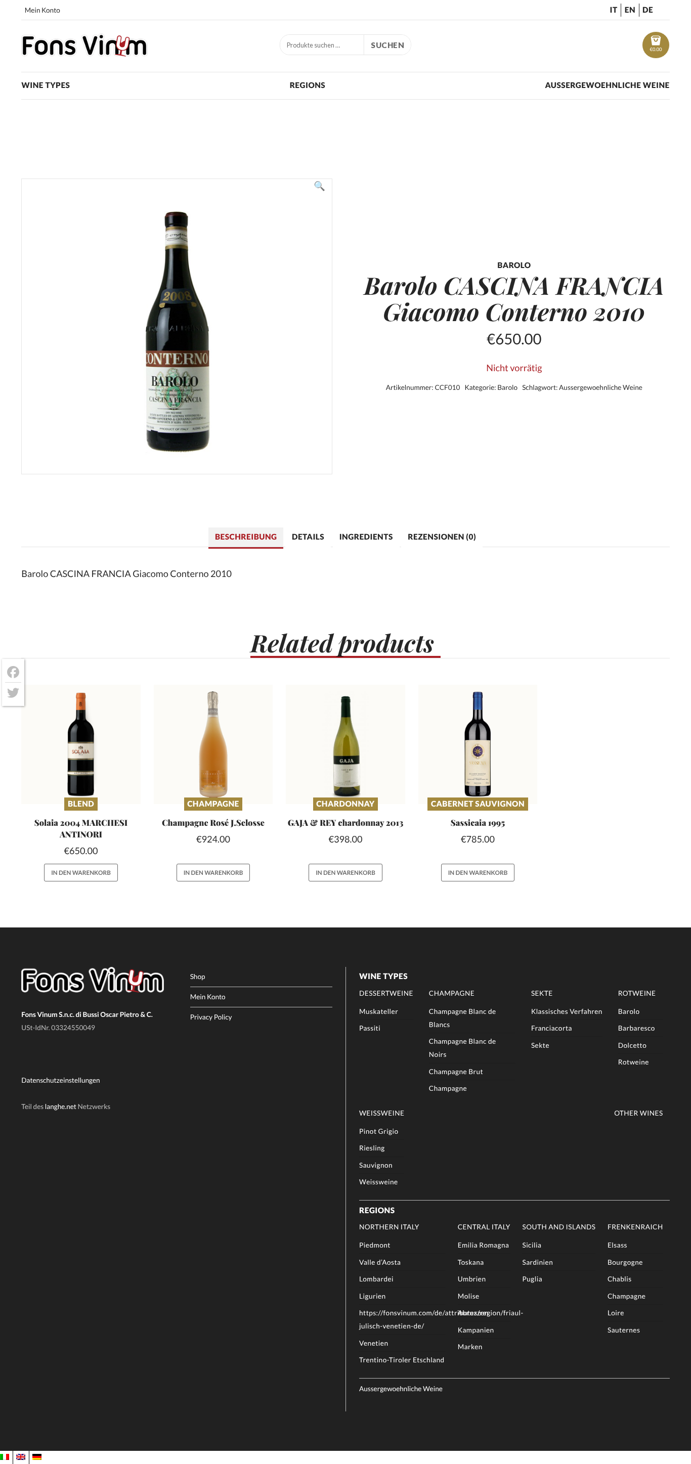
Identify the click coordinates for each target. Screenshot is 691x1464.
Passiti (369, 1028)
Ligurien (372, 1296)
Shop (197, 976)
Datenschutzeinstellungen (60, 1080)
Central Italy (484, 1227)
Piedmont (375, 1245)
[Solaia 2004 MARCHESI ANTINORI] (80, 744)
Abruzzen (473, 1313)
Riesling (372, 1148)
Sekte (542, 993)
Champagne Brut (456, 1072)
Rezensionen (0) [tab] (442, 537)
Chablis (620, 1279)
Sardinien (537, 1262)
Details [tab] (308, 537)
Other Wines (638, 1113)
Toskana (471, 1262)
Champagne (213, 804)
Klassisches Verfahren (566, 1011)
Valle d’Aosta (380, 1262)
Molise (469, 1296)
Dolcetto (632, 1045)
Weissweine (381, 1113)
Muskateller (378, 1011)
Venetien (373, 1343)
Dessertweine (386, 993)
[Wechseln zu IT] (4, 1457)
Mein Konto (42, 10)
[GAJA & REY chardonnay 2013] (345, 744)
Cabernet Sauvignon (478, 804)
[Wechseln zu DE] (36, 1457)
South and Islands (558, 1227)
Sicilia (531, 1245)
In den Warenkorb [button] (81, 872)
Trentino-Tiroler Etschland (402, 1360)
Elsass (617, 1245)
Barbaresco (636, 1028)
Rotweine (637, 993)
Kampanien (476, 1330)
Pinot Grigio (378, 1131)
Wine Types (45, 85)
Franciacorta (551, 1028)
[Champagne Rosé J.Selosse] (213, 744)
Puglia (532, 1279)
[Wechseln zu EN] (20, 1457)
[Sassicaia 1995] (477, 744)
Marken (470, 1347)
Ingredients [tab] (366, 537)
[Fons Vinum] (84, 53)
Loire (616, 1313)
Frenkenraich (635, 1227)
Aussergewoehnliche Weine (607, 85)
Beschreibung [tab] (246, 537)
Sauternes (624, 1330)
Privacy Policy (211, 1017)
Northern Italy (389, 1227)
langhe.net (60, 1106)
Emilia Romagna (483, 1245)
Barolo (507, 387)
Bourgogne (625, 1262)
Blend (81, 804)
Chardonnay (345, 804)
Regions (308, 85)
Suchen (387, 45)
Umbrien (472, 1279)
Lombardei (376, 1279)
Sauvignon (376, 1165)
